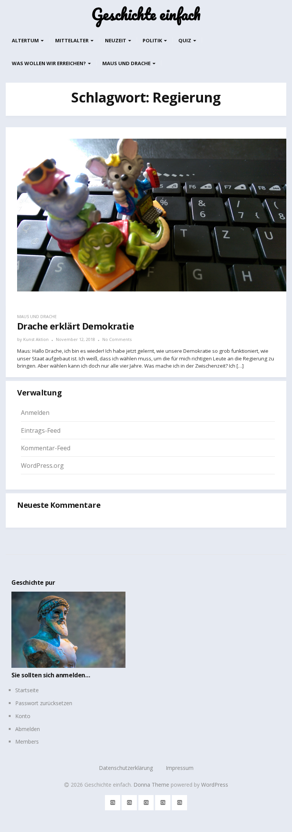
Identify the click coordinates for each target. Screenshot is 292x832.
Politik (153, 40)
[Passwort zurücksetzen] (129, 801)
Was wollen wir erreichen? (49, 63)
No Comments (117, 339)
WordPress (214, 784)
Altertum (26, 40)
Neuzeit (116, 40)
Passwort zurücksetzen (43, 703)
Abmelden (27, 729)
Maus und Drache (127, 63)
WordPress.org (42, 465)
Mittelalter (72, 40)
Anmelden (35, 412)
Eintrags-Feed (40, 430)
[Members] (179, 801)
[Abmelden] (163, 801)
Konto (22, 716)
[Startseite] (112, 801)
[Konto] (146, 801)
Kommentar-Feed (45, 448)
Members (27, 741)
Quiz (185, 40)
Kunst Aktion (36, 339)
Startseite (27, 690)
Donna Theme (152, 784)
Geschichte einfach (146, 14)
